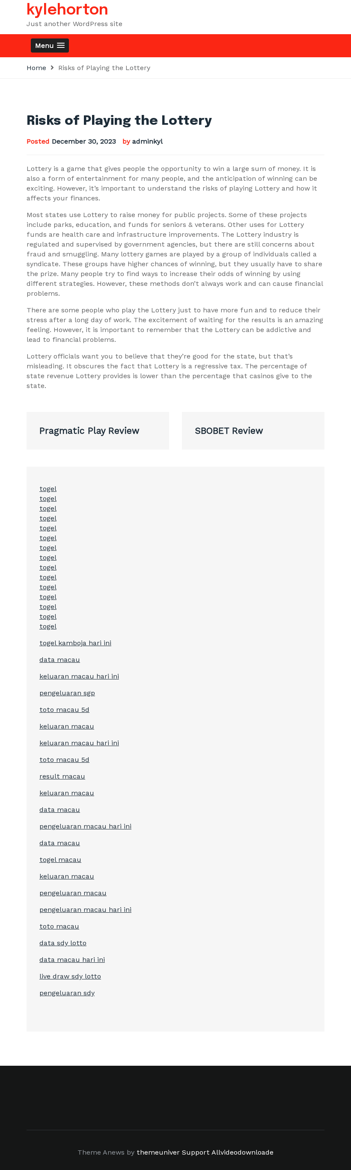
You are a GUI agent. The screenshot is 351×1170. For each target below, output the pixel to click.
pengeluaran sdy (67, 993)
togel (48, 489)
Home (36, 68)
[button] (50, 45)
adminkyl (147, 141)
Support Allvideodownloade (228, 1152)
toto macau (59, 926)
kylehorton (67, 10)
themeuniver (158, 1152)
